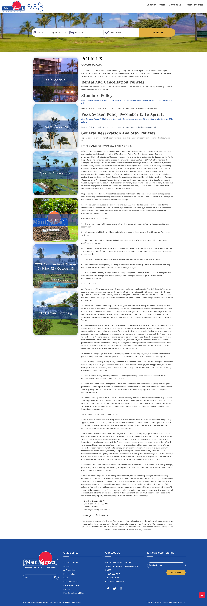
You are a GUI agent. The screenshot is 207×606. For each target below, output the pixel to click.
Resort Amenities (194, 4)
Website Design (153, 602)
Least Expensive (70, 581)
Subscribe (176, 572)
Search (157, 32)
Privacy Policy (69, 574)
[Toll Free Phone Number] (40, 4)
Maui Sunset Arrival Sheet (74, 593)
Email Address (155, 565)
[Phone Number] (40, 9)
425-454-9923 (112, 578)
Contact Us (175, 4)
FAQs (65, 578)
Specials (66, 566)
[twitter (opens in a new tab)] (115, 588)
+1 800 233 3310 (112, 574)
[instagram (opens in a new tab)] (121, 588)
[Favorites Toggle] (35, 6)
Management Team (71, 585)
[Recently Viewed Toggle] (29, 6)
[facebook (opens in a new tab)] (108, 588)
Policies (66, 589)
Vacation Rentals (156, 4)
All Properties (69, 570)
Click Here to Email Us (114, 581)
